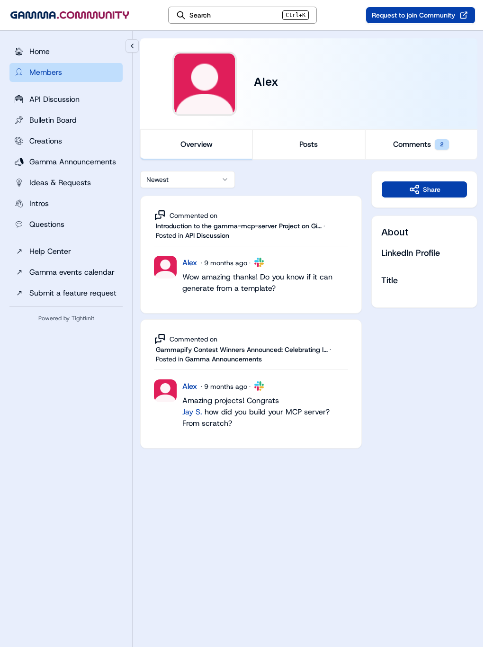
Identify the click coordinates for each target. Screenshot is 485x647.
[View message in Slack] (259, 262)
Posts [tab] (308, 144)
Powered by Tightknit (66, 318)
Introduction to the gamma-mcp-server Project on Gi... (239, 226)
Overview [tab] (196, 144)
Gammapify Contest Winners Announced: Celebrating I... (242, 349)
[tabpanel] (308, 319)
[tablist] (308, 144)
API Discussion (207, 235)
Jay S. (192, 412)
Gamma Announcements (223, 359)
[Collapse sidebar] (132, 46)
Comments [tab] (418, 144)
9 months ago (225, 263)
